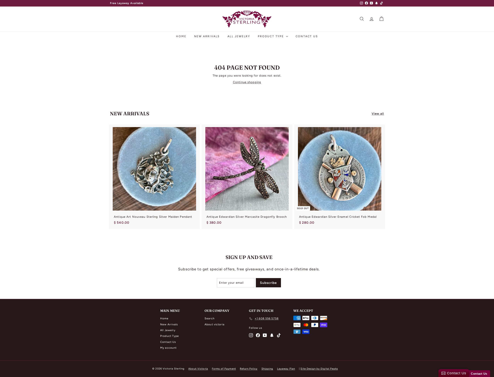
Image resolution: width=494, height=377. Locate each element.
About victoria (214, 324)
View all (378, 113)
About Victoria (198, 368)
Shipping (267, 368)
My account (168, 347)
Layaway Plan (286, 368)
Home (181, 36)
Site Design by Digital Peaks (319, 368)
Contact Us (307, 36)
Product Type (271, 36)
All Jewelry (239, 36)
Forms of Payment (224, 368)
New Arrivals (207, 36)
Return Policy (249, 368)
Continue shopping (247, 82)
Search (210, 318)
